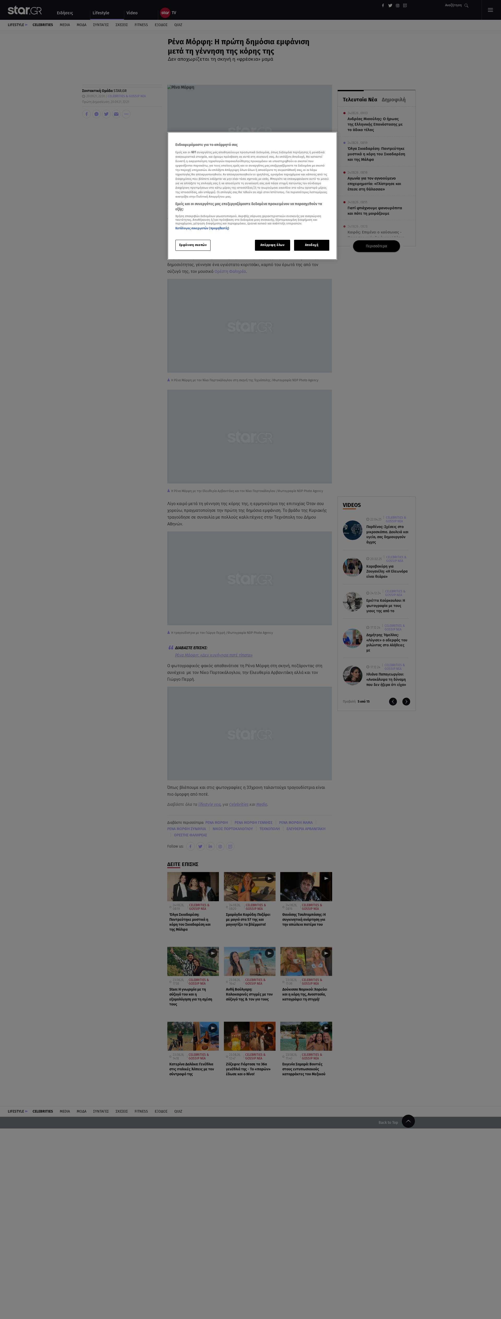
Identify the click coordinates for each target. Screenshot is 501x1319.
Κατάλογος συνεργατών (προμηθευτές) (202, 228)
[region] (252, 196)
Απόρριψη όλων (272, 245)
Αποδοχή (312, 245)
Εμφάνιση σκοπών (193, 245)
